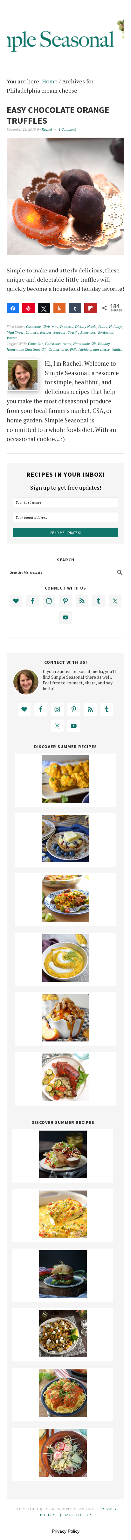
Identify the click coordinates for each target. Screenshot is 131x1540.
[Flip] (90, 308)
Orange (54, 349)
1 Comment (67, 129)
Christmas (50, 326)
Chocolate (35, 344)
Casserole (33, 326)
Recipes (46, 332)
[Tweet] (44, 308)
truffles (117, 349)
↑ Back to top (75, 1514)
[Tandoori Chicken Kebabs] (65, 800)
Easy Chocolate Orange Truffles (58, 115)
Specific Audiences (81, 332)
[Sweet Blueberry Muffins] (65, 860)
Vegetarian (105, 332)
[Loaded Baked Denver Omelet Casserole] (63, 1236)
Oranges (32, 332)
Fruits (102, 326)
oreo (64, 349)
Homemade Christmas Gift (27, 349)
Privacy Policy (65, 1531)
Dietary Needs (85, 326)
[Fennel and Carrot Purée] (65, 979)
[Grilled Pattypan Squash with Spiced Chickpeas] (63, 1355)
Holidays (115, 326)
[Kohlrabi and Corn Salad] (63, 1474)
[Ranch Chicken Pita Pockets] (63, 1176)
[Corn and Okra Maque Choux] (65, 920)
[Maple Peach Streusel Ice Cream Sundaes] (65, 1039)
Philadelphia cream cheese (90, 349)
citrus (67, 344)
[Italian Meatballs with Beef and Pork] (63, 1415)
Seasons (59, 332)
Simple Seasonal (66, 32)
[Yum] (60, 308)
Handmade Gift (84, 344)
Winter (12, 338)
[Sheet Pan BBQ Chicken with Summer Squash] (65, 1099)
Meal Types (15, 332)
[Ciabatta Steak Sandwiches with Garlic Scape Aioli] (63, 1295)
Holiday (104, 344)
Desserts (66, 326)
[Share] (13, 308)
